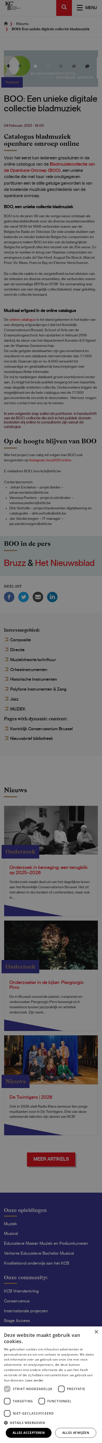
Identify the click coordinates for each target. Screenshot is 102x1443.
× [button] (96, 1332)
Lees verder (34, 1380)
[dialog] (51, 1384)
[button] (51, 1423)
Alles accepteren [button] (29, 1432)
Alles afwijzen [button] (75, 1432)
